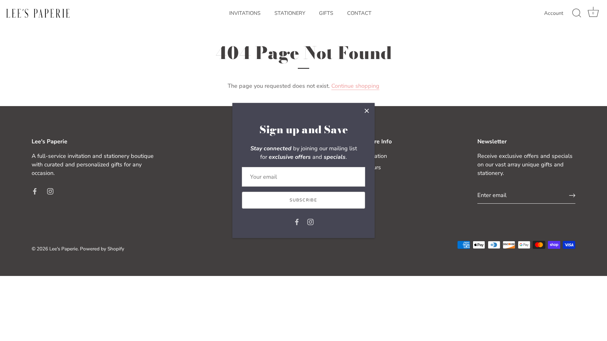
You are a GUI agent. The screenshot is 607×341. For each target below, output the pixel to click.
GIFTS (326, 13)
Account (553, 13)
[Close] (367, 111)
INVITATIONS (245, 13)
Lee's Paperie (63, 249)
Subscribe (303, 200)
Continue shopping (355, 86)
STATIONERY (289, 13)
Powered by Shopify (102, 249)
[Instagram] (310, 221)
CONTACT (359, 13)
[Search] (577, 13)
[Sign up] (572, 195)
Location (376, 156)
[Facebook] (297, 221)
